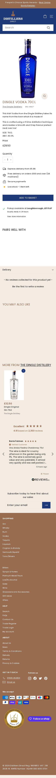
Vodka (6, 536)
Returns (6, 659)
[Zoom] (44, 96)
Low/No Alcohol (10, 580)
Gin (4, 524)
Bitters (5, 567)
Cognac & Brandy (11, 548)
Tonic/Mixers (9, 556)
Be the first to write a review (28, 286)
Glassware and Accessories (16, 592)
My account (8, 631)
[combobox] (28, 27)
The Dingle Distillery (12, 106)
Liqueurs (7, 544)
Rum (5, 532)
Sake (5, 584)
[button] (28, 286)
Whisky (6, 528)
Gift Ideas (7, 596)
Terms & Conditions (12, 651)
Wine (5, 588)
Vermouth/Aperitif (11, 552)
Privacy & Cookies (11, 663)
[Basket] (45, 16)
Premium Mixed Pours (13, 575)
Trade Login (8, 627)
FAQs (5, 615)
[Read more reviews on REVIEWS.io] (41, 480)
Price (5, 140)
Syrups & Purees (10, 571)
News (5, 647)
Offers (5, 600)
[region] (28, 454)
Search (6, 611)
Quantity (7, 153)
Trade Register (9, 623)
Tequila (6, 540)
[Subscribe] (46, 505)
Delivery (7, 269)
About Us (7, 643)
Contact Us (8, 619)
